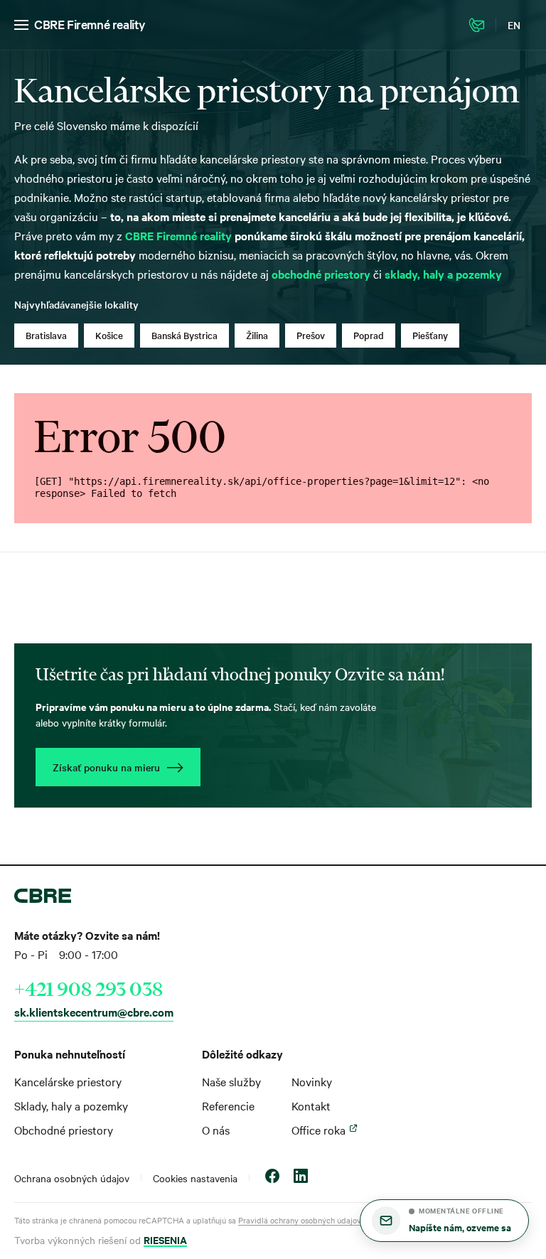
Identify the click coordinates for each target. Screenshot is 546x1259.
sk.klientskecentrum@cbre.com (93, 1011)
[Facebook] (272, 1177)
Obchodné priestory (63, 1129)
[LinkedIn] (300, 1177)
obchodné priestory (321, 274)
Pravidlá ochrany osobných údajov (299, 1220)
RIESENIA (165, 1239)
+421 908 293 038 (88, 989)
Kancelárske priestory (68, 1081)
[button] (444, 1220)
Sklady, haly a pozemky (71, 1105)
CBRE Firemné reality (90, 24)
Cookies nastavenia (195, 1178)
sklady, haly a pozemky (443, 274)
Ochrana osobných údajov (71, 1178)
